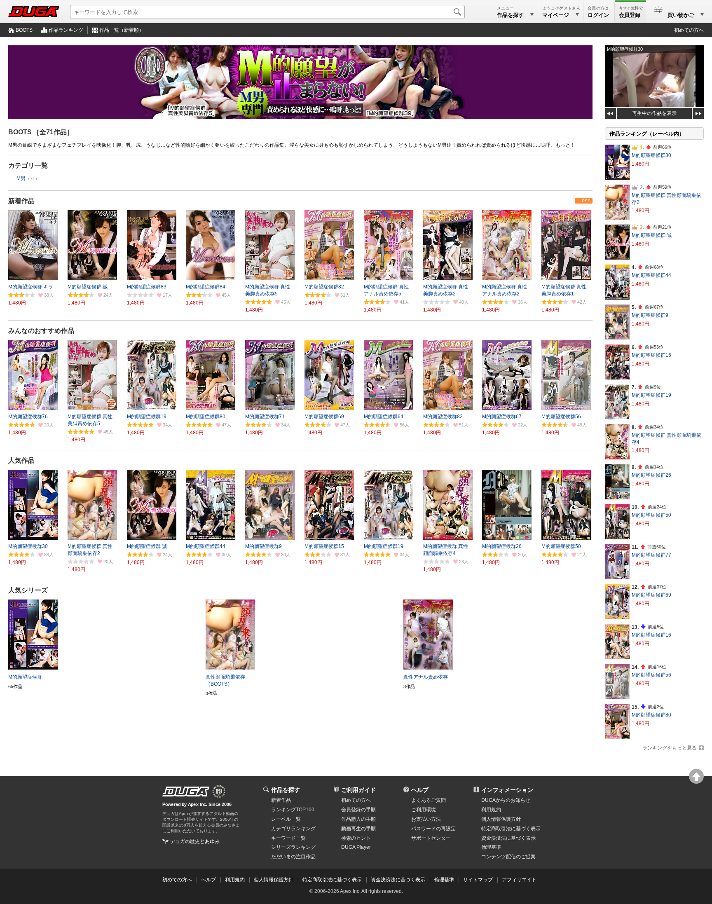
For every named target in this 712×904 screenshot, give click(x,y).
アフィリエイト (519, 880)
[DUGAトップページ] (33, 11)
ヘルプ (420, 790)
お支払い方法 (426, 819)
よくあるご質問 (428, 800)
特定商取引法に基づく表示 (332, 880)
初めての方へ (689, 30)
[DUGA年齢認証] (185, 791)
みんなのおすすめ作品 (41, 330)
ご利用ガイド (358, 790)
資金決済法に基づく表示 (398, 880)
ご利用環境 (423, 810)
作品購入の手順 (358, 819)
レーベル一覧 (286, 819)
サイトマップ (478, 880)
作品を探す (285, 790)
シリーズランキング (293, 847)
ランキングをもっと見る (669, 748)
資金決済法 (508, 838)
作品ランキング (66, 30)
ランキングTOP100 (292, 810)
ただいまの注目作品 (293, 857)
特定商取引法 (511, 828)
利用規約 (491, 810)
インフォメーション (507, 790)
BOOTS (24, 30)
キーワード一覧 (288, 838)
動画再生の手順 (358, 828)
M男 (21, 178)
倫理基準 (491, 847)
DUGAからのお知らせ (505, 800)
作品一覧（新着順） (121, 30)
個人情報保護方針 (501, 819)
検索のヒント (356, 838)
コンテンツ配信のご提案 (508, 857)
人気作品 (21, 460)
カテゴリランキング (293, 828)
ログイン (598, 15)
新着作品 (21, 200)
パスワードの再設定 (433, 828)
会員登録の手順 (358, 810)
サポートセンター (431, 838)
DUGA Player (356, 847)
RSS (586, 201)
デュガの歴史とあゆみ (195, 841)
